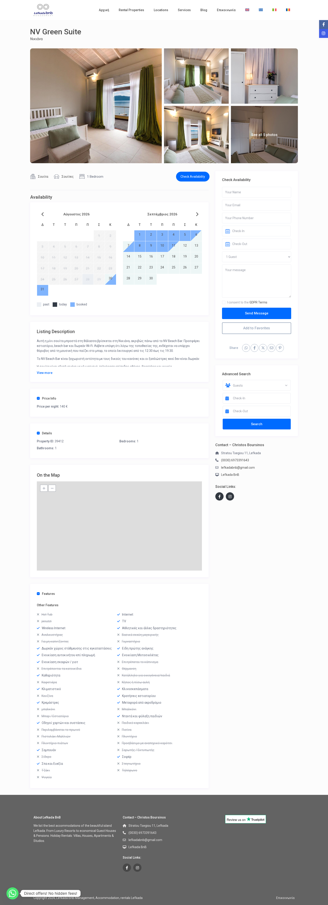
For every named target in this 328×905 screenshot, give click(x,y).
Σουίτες (68, 177)
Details (47, 433)
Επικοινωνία (226, 10)
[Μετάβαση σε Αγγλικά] (247, 10)
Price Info (49, 398)
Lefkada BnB (230, 474)
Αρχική (104, 10)
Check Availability (193, 176)
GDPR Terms (258, 302)
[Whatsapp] (12, 893)
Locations (161, 10)
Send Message (256, 313)
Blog (203, 10)
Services (184, 10)
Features (48, 594)
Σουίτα (43, 177)
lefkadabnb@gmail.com (238, 467)
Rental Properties (131, 10)
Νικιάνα (36, 39)
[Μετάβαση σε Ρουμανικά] (288, 10)
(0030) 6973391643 (235, 460)
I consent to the (247, 302)
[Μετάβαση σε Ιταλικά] (274, 10)
